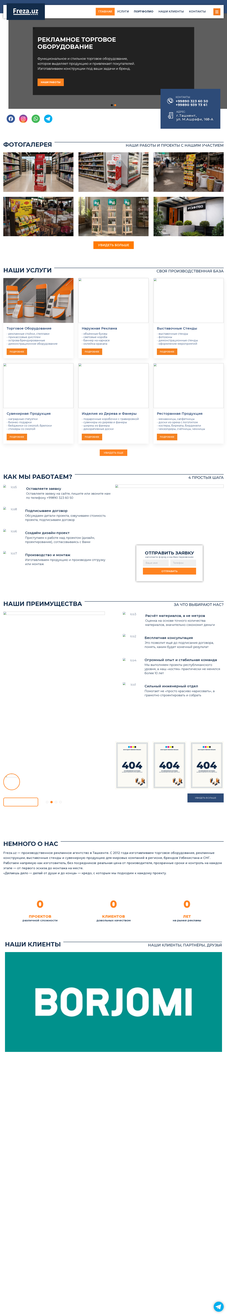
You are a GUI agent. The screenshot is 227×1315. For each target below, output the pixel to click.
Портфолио (143, 11)
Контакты (197, 11)
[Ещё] (216, 11)
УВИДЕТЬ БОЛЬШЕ (113, 245)
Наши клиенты (171, 11)
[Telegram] (219, 1307)
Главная (105, 11)
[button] (112, 105)
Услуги (123, 11)
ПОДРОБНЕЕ (17, 351)
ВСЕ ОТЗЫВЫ (20, 801)
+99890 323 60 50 (192, 101)
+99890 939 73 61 (191, 105)
